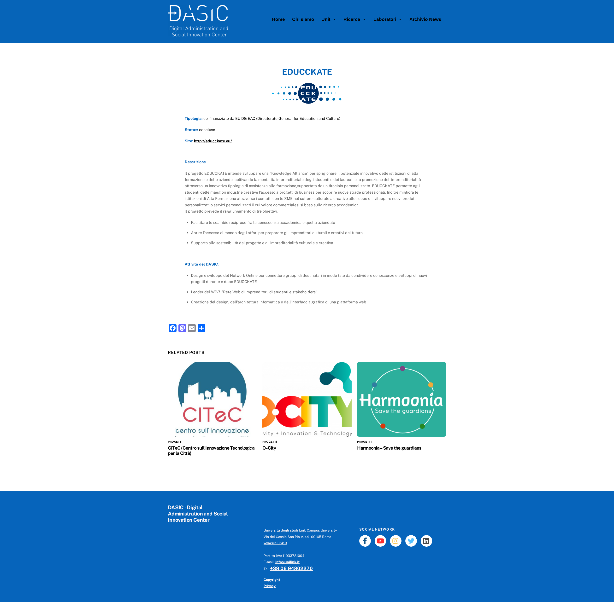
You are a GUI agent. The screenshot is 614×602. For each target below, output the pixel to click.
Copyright (272, 580)
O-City (269, 448)
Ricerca (351, 19)
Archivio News (425, 19)
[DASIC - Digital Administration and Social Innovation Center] (198, 34)
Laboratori (384, 19)
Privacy (270, 586)
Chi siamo (303, 19)
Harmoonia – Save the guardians (389, 448)
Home (278, 19)
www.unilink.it (275, 543)
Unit (325, 19)
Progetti (175, 441)
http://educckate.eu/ (213, 141)
